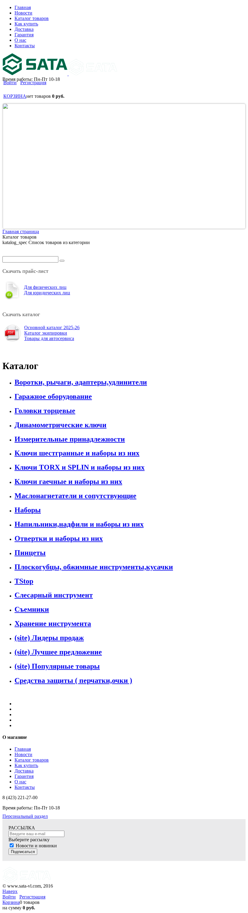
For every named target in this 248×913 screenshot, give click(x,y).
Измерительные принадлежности (70, 439)
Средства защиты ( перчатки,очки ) (73, 680)
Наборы (28, 510)
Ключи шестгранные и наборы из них (77, 453)
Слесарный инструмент (54, 595)
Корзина (11, 902)
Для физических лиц (45, 287)
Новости (23, 754)
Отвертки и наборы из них (59, 538)
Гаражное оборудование (53, 396)
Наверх (10, 891)
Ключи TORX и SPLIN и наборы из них (80, 467)
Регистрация (33, 82)
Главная (23, 749)
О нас (20, 781)
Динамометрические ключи (60, 425)
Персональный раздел (25, 816)
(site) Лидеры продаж (49, 638)
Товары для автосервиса (49, 338)
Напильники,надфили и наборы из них (79, 524)
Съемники (32, 609)
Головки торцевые (45, 411)
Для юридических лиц (47, 292)
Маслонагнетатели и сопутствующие (75, 496)
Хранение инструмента (53, 623)
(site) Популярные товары (57, 666)
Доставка (24, 770)
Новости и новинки (36, 845)
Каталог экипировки (45, 333)
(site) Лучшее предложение (58, 652)
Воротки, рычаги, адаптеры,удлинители (81, 382)
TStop (24, 581)
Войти (10, 82)
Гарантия (24, 776)
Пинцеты (30, 553)
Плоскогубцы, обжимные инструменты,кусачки (94, 567)
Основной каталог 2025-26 (52, 327)
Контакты (25, 787)
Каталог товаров (32, 759)
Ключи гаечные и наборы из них (68, 481)
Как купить (26, 765)
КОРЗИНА (14, 96)
